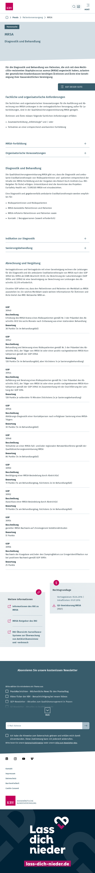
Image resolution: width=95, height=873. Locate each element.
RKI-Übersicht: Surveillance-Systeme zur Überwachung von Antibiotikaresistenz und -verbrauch (27, 637)
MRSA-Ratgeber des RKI (25, 621)
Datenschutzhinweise (34, 743)
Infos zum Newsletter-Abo (66, 743)
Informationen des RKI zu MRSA (26, 608)
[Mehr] (47, 710)
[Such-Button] (85, 725)
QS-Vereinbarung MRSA (69, 607)
